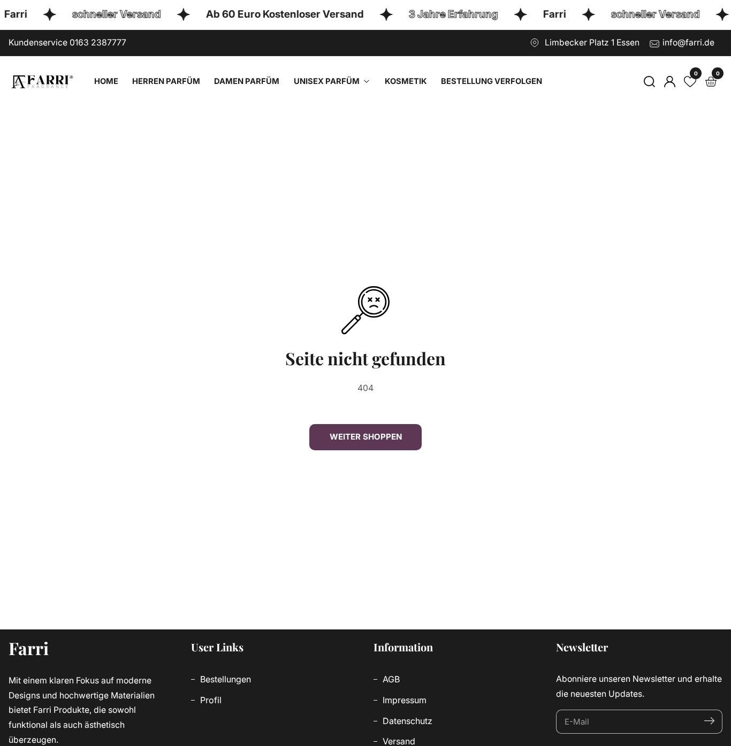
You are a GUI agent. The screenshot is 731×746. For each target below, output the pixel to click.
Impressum (403, 700)
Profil (210, 700)
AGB (390, 679)
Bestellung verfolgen (491, 81)
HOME (106, 81)
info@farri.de (688, 42)
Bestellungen (224, 679)
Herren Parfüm (166, 81)
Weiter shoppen (366, 437)
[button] (649, 81)
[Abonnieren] (709, 722)
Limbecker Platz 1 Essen (592, 42)
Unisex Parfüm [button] (327, 81)
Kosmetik (406, 81)
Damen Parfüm (246, 81)
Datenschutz (406, 721)
